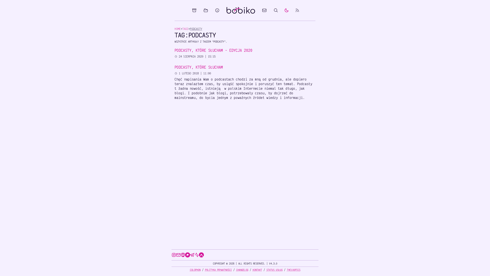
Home (178, 29)
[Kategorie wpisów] (206, 10)
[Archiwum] (194, 10)
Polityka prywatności (218, 269)
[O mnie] (217, 10)
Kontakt (257, 269)
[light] (286, 10)
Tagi (185, 29)
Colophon (195, 269)
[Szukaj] (276, 10)
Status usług (274, 269)
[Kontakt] (264, 10)
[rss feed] (297, 10)
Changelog (242, 269)
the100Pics (293, 269)
